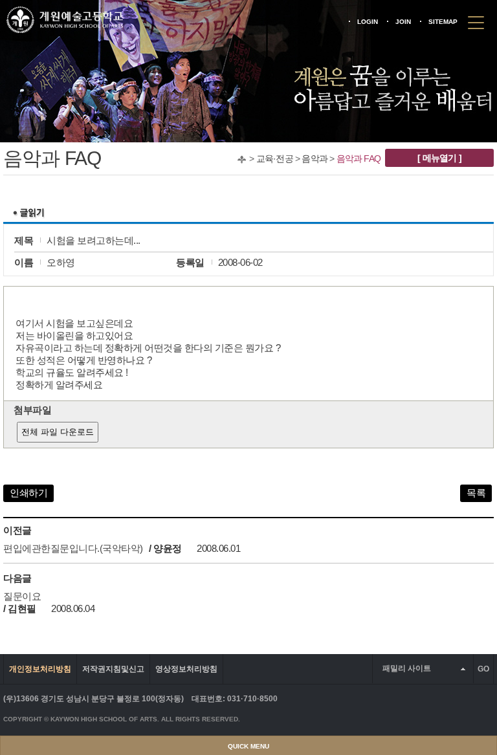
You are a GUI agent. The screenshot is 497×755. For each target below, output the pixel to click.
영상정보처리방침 (186, 669)
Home (241, 159)
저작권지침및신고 (113, 669)
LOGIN (367, 21)
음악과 (314, 158)
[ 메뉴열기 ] (439, 158)
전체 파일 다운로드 (57, 432)
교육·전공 (274, 158)
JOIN (403, 21)
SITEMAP (443, 21)
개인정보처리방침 (40, 669)
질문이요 (22, 596)
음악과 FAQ (359, 158)
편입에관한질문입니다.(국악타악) (73, 548)
